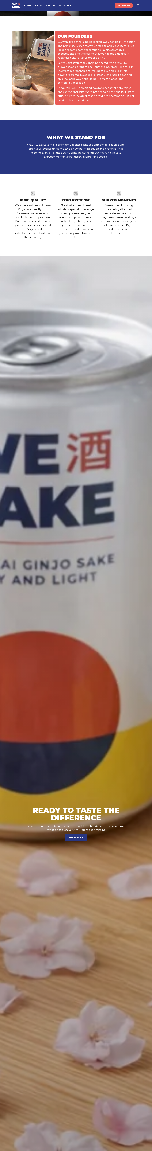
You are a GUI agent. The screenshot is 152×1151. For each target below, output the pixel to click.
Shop (38, 5)
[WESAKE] (16, 5)
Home (27, 5)
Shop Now (123, 5)
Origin (50, 5)
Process (65, 5)
